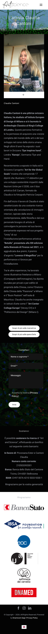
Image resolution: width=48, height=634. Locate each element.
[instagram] (24, 608)
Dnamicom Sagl (19, 618)
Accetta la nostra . (25, 394)
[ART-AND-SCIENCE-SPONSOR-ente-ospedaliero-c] (24, 535)
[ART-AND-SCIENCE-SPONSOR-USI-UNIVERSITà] (24, 552)
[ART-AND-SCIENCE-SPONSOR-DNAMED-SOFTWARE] (24, 586)
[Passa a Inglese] (24, 627)
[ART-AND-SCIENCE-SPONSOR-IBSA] (24, 518)
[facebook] (18, 608)
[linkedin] (29, 608)
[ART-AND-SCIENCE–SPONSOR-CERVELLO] (24, 569)
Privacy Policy (32, 618)
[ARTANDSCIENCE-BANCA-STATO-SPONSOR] (24, 501)
